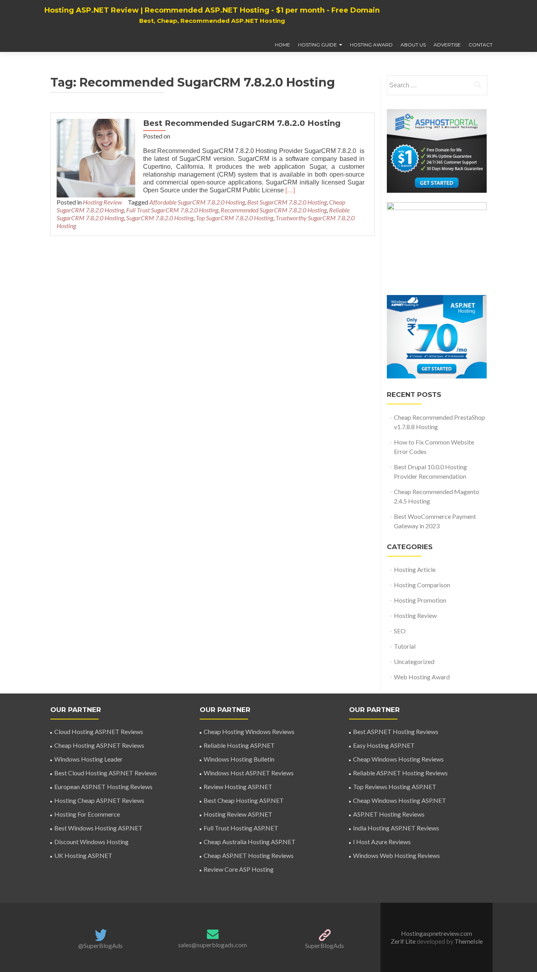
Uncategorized (414, 661)
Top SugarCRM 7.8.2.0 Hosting (234, 217)
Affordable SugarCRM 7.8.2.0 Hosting (197, 202)
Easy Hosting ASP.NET (384, 745)
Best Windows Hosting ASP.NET (98, 828)
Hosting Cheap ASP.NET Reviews (99, 800)
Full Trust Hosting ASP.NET (241, 828)
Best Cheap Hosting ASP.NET (244, 800)
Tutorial (405, 646)
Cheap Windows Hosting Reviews (398, 759)
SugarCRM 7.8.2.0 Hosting (159, 217)
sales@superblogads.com (212, 944)
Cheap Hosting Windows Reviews (249, 731)
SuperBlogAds (324, 945)
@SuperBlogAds (100, 945)
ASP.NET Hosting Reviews (389, 814)
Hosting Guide (317, 45)
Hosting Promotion (420, 600)
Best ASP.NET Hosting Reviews (395, 731)
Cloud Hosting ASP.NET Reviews (98, 731)
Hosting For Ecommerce (87, 814)
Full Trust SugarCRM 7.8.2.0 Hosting (172, 210)
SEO (400, 630)
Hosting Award (371, 45)
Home (282, 45)
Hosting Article (415, 569)
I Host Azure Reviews (382, 841)
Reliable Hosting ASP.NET (239, 745)
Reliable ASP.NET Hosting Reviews (400, 772)
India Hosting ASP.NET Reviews (396, 828)
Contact (481, 45)
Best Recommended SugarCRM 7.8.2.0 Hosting (241, 123)
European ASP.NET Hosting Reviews (103, 786)
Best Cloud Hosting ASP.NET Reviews (105, 772)
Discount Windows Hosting (91, 841)
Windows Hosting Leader (88, 759)
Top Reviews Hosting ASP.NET (394, 786)
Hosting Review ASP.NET (238, 814)
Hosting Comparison (422, 584)
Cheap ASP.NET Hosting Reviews (249, 855)
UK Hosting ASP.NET (83, 855)
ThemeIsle (468, 941)
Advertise (447, 45)
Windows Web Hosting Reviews (396, 855)
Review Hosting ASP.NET (238, 786)
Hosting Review (102, 202)
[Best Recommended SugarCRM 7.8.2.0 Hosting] (96, 157)
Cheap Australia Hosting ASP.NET (250, 841)
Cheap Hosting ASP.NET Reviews (99, 745)
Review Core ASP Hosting (239, 869)
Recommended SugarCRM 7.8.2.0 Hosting (274, 210)
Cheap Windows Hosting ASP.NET (399, 800)
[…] (290, 190)
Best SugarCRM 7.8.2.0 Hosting (287, 202)
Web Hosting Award (422, 677)
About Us (413, 45)
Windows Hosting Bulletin (239, 759)
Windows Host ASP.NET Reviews (249, 772)
